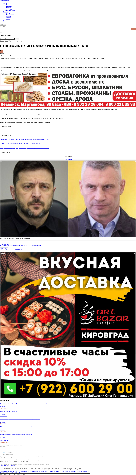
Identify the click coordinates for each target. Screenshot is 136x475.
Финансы (8, 17)
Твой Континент (4, 0)
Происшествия (10, 14)
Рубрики (5, 12)
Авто (6, 41)
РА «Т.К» (5, 20)
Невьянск (8, 7)
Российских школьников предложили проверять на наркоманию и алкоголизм (25, 139)
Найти (133, 29)
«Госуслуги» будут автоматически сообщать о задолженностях (20, 143)
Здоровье (8, 16)
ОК (71, 159)
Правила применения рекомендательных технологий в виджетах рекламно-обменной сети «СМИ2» (27, 471)
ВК (69, 159)
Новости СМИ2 (4, 440)
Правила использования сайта (8, 465)
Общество (9, 13)
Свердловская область (12, 4)
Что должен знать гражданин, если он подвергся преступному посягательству (24, 148)
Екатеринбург (10, 6)
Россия (5, 3)
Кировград (9, 9)
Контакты (5, 22)
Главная (2, 41)
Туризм (8, 19)
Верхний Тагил (10, 10)
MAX (65, 159)
